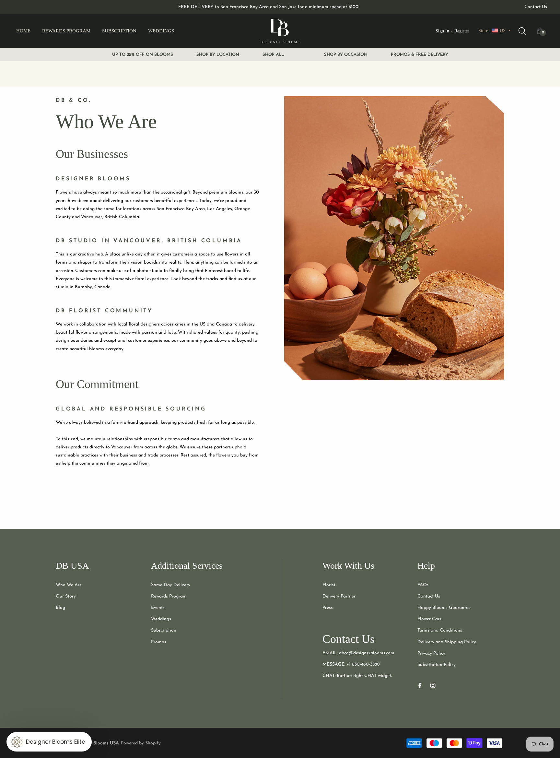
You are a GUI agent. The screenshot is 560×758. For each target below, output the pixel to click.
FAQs (423, 585)
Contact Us (535, 7)
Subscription (163, 630)
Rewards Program (169, 596)
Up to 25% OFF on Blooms (142, 55)
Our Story (66, 596)
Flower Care (429, 619)
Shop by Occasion (346, 55)
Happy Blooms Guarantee (444, 607)
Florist (328, 585)
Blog (60, 607)
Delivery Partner (339, 596)
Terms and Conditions (439, 630)
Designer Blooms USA (96, 743)
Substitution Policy (436, 664)
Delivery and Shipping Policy (446, 642)
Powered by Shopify (141, 743)
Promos (158, 642)
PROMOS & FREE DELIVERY (419, 55)
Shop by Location (217, 55)
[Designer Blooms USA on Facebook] (420, 685)
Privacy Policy (431, 653)
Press (327, 607)
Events (158, 607)
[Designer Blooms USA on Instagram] (433, 685)
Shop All (273, 55)
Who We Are (69, 585)
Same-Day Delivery (170, 585)
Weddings (161, 619)
